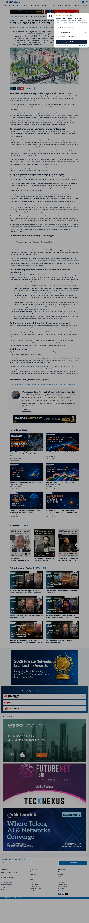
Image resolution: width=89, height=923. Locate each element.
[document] (44, 461)
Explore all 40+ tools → (71, 42)
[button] (85, 5)
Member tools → (83, 45)
